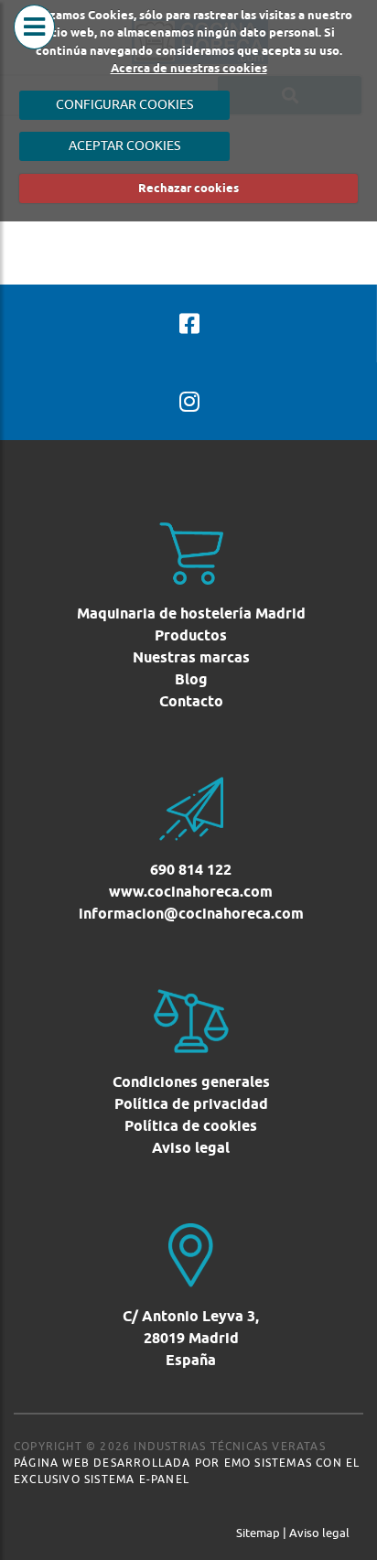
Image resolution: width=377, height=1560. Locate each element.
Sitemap (258, 1532)
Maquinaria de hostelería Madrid (191, 613)
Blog (191, 679)
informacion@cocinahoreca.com (191, 913)
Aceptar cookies (124, 145)
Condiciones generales (191, 1082)
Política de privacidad (191, 1104)
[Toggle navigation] (34, 45)
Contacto (191, 701)
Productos (191, 635)
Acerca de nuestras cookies (189, 67)
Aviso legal (191, 1148)
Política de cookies (190, 1126)
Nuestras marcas (191, 657)
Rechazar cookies (188, 187)
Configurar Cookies (124, 104)
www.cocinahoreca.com (191, 891)
